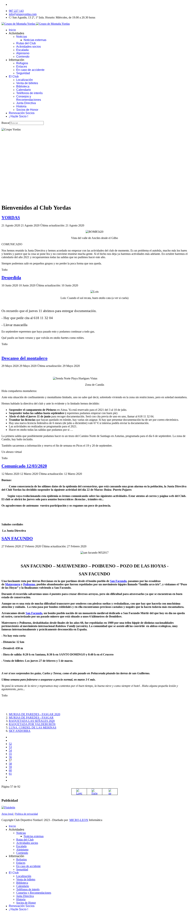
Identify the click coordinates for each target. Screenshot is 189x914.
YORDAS (10, 217)
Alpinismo (22, 53)
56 (10, 757)
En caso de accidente (30, 69)
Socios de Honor (27, 109)
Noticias (21, 36)
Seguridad (23, 73)
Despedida (11, 277)
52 (10, 743)
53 (10, 747)
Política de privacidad (26, 814)
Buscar (5, 122)
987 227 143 (16, 10)
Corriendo (22, 56)
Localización (24, 79)
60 (10, 770)
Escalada (22, 49)
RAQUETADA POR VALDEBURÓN (32, 724)
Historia (21, 106)
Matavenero (12, 584)
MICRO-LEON (78, 820)
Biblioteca (22, 86)
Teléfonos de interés (29, 93)
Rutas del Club (26, 43)
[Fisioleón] (8, 807)
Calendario (23, 89)
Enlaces (21, 66)
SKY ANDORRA (19, 730)
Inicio (12, 30)
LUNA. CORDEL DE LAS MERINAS (32, 727)
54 (10, 750)
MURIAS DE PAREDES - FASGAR (31, 717)
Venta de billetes (27, 83)
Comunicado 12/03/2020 (24, 466)
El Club (14, 76)
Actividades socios (28, 46)
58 (10, 763)
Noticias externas (35, 40)
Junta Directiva (26, 103)
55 (10, 753)
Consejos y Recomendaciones (28, 98)
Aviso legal (7, 814)
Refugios (22, 63)
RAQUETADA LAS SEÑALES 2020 (32, 720)
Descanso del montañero (24, 358)
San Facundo (118, 581)
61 (10, 773)
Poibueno (29, 584)
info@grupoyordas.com (23, 14)
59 (10, 767)
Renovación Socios (22, 113)
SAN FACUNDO (17, 538)
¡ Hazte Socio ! (18, 116)
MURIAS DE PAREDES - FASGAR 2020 (34, 714)
